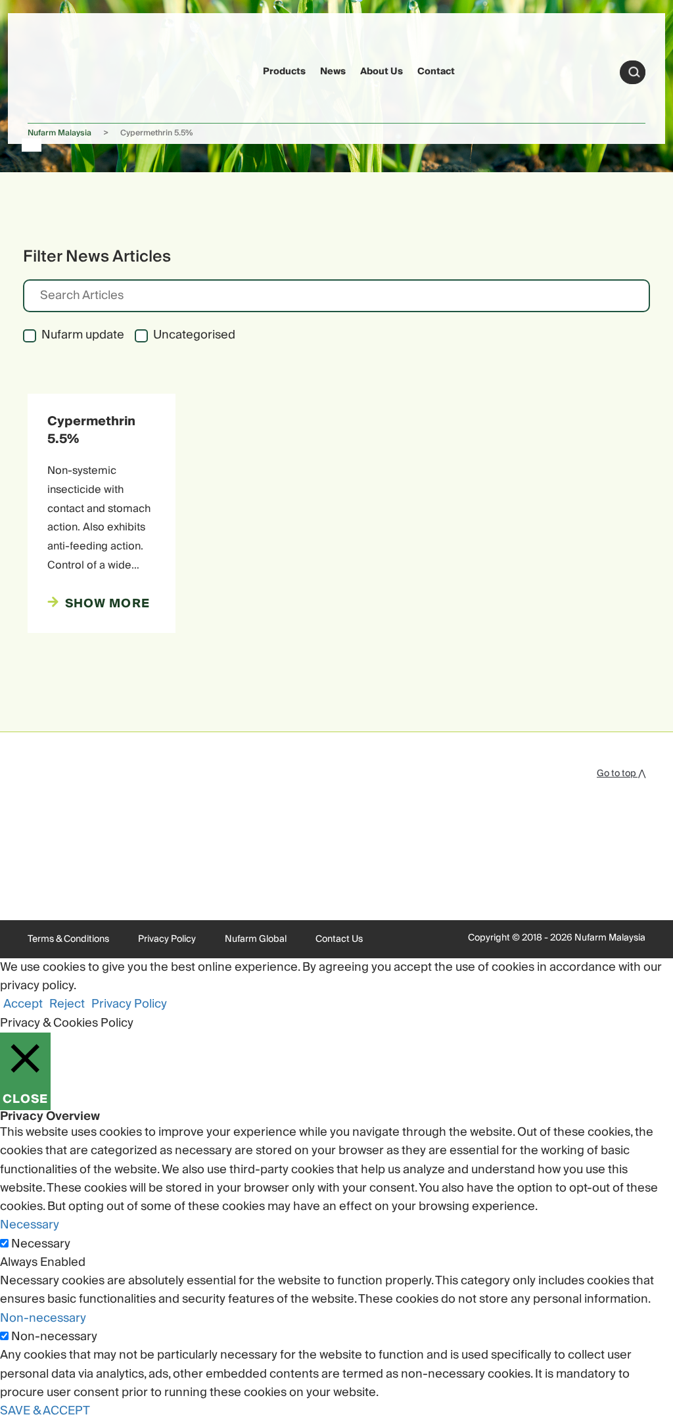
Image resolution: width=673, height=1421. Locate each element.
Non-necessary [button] (43, 1318)
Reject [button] (67, 1004)
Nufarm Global (256, 939)
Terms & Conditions (68, 939)
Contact (436, 72)
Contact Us (339, 939)
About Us (381, 72)
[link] (52, 70)
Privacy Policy (167, 939)
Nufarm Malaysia (59, 133)
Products (284, 72)
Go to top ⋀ (621, 773)
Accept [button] (23, 1004)
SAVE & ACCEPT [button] (45, 1411)
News (333, 72)
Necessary (40, 1244)
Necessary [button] (29, 1225)
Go (634, 72)
